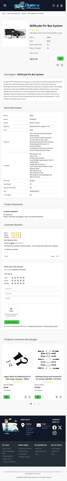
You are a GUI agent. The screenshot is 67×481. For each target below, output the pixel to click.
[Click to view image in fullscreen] (15, 34)
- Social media (55, 448)
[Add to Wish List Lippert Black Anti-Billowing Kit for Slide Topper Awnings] (25, 397)
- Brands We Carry (40, 451)
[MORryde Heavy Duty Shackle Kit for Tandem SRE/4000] (48, 360)
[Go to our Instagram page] (54, 433)
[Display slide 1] (31, 404)
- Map (53, 454)
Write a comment (12, 249)
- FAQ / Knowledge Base (8, 452)
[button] (35, 30)
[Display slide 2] (35, 404)
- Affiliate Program (24, 457)
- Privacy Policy (23, 451)
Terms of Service (49, 326)
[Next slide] (39, 404)
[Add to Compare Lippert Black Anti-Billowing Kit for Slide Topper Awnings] (29, 397)
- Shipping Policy (7, 456)
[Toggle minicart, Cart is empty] (61, 5)
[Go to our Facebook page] (54, 427)
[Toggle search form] (53, 5)
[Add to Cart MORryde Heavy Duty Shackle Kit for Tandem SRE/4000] (38, 397)
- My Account (6, 448)
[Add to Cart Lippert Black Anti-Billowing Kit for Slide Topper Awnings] (6, 397)
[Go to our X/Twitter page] (60, 427)
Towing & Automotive (13, 13)
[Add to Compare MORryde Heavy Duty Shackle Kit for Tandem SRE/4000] (60, 397)
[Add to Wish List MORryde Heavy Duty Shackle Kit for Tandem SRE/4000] (56, 397)
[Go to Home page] (26, 5)
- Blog (36, 454)
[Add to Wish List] (57, 65)
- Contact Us (55, 451)
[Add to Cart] (60, 58)
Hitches (24, 13)
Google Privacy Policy (35, 326)
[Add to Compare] (62, 65)
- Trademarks (22, 454)
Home (3, 13)
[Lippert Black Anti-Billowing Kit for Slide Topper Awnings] (17, 360)
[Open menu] (5, 5)
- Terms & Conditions (25, 448)
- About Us (38, 448)
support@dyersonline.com (32, 473)
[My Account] (57, 5)
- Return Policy (7, 459)
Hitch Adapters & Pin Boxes (36, 13)
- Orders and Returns (9, 462)
